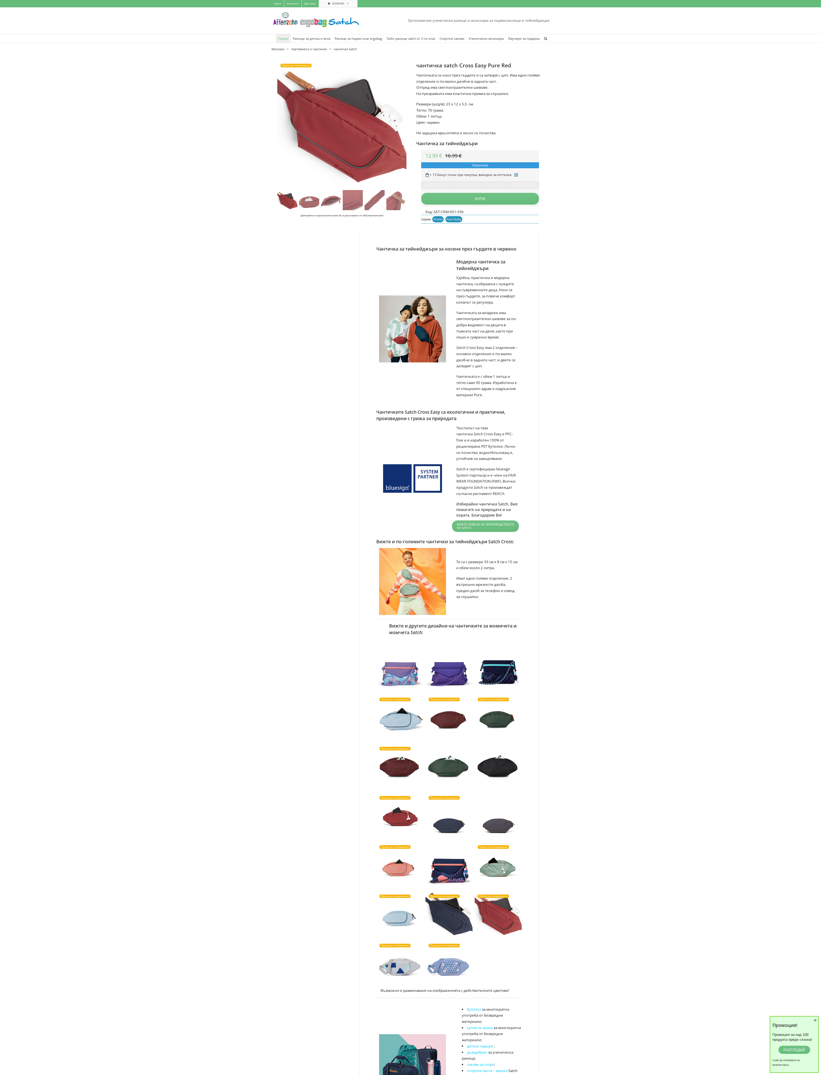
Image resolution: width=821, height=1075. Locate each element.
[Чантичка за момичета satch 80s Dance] (399, 667)
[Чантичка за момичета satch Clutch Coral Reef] (449, 864)
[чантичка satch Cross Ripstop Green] (498, 864)
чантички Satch (345, 49)
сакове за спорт (480, 1064)
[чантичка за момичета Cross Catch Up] (449, 962)
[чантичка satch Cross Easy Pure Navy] (449, 913)
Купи (480, 198)
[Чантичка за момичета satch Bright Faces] (449, 667)
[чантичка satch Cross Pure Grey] (498, 815)
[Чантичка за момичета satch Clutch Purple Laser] (498, 667)
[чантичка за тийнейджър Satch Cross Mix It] (399, 962)
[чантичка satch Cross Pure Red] (399, 815)
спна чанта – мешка (487, 1070)
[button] (545, 38)
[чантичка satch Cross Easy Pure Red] (498, 913)
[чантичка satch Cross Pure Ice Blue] (399, 716)
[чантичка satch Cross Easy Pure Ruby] (449, 716)
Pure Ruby (453, 219)
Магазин (278, 49)
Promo (438, 219)
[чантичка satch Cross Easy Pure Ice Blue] (399, 913)
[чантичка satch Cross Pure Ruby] (399, 766)
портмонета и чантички (309, 49)
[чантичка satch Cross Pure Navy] (449, 815)
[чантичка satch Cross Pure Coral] (399, 864)
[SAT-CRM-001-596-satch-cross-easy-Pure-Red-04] (341, 124)
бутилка (474, 1009)
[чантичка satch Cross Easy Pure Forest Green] (498, 716)
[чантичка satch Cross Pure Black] (498, 766)
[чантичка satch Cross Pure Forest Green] (449, 766)
